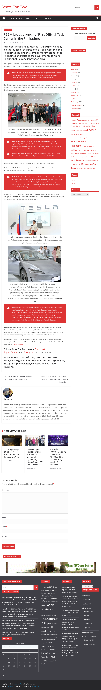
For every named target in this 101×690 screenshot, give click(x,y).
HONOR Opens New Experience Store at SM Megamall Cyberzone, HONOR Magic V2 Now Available (35, 457)
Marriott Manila (45, 634)
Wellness (92, 168)
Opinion (73, 92)
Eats (27, 18)
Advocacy (74, 69)
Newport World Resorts (81, 153)
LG (91, 150)
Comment (6, 490)
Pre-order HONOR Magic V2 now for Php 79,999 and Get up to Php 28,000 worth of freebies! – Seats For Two (19, 611)
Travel (96, 164)
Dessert (73, 130)
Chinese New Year (47, 596)
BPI (97, 120)
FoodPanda (77, 134)
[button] (21, 18)
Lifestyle (35, 18)
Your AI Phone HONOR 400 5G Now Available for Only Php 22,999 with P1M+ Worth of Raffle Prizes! (19, 602)
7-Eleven (74, 120)
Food (85, 130)
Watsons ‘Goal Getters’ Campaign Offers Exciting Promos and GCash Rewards (53, 379)
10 (3, 658)
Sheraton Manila (88, 160)
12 (14, 658)
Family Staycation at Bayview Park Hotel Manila (68, 589)
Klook (79, 150)
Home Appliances (85, 138)
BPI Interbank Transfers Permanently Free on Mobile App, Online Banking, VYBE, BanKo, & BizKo (70, 650)
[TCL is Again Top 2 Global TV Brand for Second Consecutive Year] (12, 437)
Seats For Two (14, 7)
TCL (83, 164)
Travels (74, 168)
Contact (73, 183)
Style (72, 99)
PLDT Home (75, 157)
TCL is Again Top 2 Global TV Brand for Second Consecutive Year (11, 453)
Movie (73, 89)
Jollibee (74, 150)
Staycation (74, 95)
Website (5, 536)
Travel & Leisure (14, 18)
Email (4, 527)
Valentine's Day (83, 168)
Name (4, 517)
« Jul (3, 675)
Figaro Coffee (79, 130)
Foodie (73, 76)
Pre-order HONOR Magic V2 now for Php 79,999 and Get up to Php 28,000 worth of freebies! (58, 457)
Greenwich (86, 135)
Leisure (86, 150)
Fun (72, 79)
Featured (47, 18)
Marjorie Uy (20, 43)
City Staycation (85, 126)
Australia (90, 120)
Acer (79, 120)
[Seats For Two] (4, 18)
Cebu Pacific (86, 123)
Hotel (84, 146)
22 (30, 662)
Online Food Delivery (93, 153)
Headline (74, 82)
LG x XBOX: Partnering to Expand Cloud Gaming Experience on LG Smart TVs (19, 377)
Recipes (86, 157)
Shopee (95, 160)
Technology (7, 30)
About (73, 180)
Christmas (77, 126)
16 (35, 658)
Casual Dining (76, 123)
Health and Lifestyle (53, 613)
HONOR (75, 141)
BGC (94, 120)
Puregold (81, 157)
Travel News (75, 108)
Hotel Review (90, 146)
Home (77, 138)
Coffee (93, 126)
